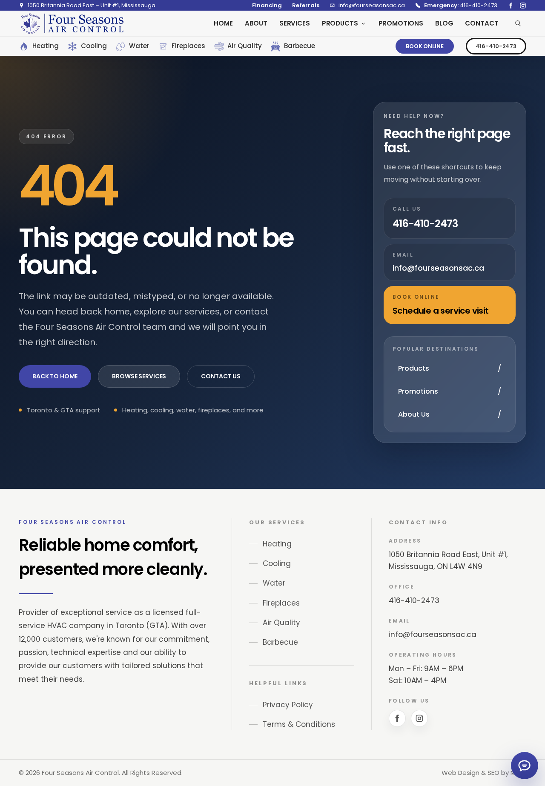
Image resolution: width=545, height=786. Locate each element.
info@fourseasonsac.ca (432, 634)
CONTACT (481, 23)
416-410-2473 (496, 46)
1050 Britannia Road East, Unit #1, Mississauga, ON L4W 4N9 (448, 560)
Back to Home (54, 376)
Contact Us (221, 376)
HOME (223, 23)
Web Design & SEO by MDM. (484, 772)
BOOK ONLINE (425, 46)
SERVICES (294, 23)
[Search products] (518, 23)
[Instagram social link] (522, 5)
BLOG (444, 23)
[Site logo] (72, 23)
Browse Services (139, 376)
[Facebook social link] (511, 5)
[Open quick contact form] (524, 765)
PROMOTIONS (401, 23)
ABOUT (256, 23)
